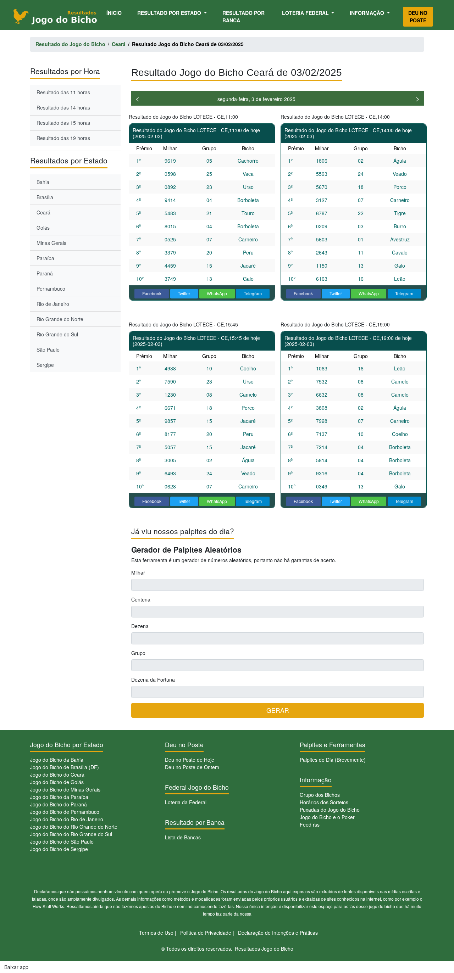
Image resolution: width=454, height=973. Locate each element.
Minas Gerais (51, 242)
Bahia (43, 181)
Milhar (138, 572)
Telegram (253, 293)
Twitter (184, 293)
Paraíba (45, 258)
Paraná (45, 273)
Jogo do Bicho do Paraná (58, 804)
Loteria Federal (306, 12)
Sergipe (45, 364)
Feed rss (310, 824)
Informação (368, 12)
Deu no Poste (417, 16)
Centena (140, 599)
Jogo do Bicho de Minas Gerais (65, 789)
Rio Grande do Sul (57, 334)
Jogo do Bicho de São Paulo (62, 841)
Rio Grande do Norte (60, 319)
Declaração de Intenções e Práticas (278, 932)
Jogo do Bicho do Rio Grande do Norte (73, 826)
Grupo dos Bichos (320, 794)
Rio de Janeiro (53, 303)
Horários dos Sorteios (324, 802)
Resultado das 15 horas (63, 122)
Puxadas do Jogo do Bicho (330, 809)
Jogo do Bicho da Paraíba (59, 796)
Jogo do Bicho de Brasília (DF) (64, 767)
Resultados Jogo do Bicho (264, 948)
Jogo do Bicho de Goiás (57, 781)
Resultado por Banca (243, 16)
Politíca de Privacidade (205, 932)
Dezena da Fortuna (153, 679)
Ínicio (115, 12)
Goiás (43, 227)
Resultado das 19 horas (63, 137)
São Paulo (48, 349)
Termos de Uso (156, 932)
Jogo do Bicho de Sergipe (59, 848)
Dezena (140, 626)
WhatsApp (217, 293)
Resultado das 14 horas (63, 107)
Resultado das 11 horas (63, 92)
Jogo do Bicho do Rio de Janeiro (66, 819)
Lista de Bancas (183, 837)
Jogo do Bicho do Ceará (57, 774)
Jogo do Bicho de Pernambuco (64, 811)
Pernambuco (51, 288)
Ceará (43, 212)
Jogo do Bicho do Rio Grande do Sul (71, 834)
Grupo (138, 652)
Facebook (151, 293)
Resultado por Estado (170, 12)
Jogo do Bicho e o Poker (327, 817)
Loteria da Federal (185, 802)
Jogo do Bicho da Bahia (56, 759)
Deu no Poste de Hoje (189, 759)
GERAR (277, 710)
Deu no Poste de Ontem (192, 767)
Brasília (45, 197)
